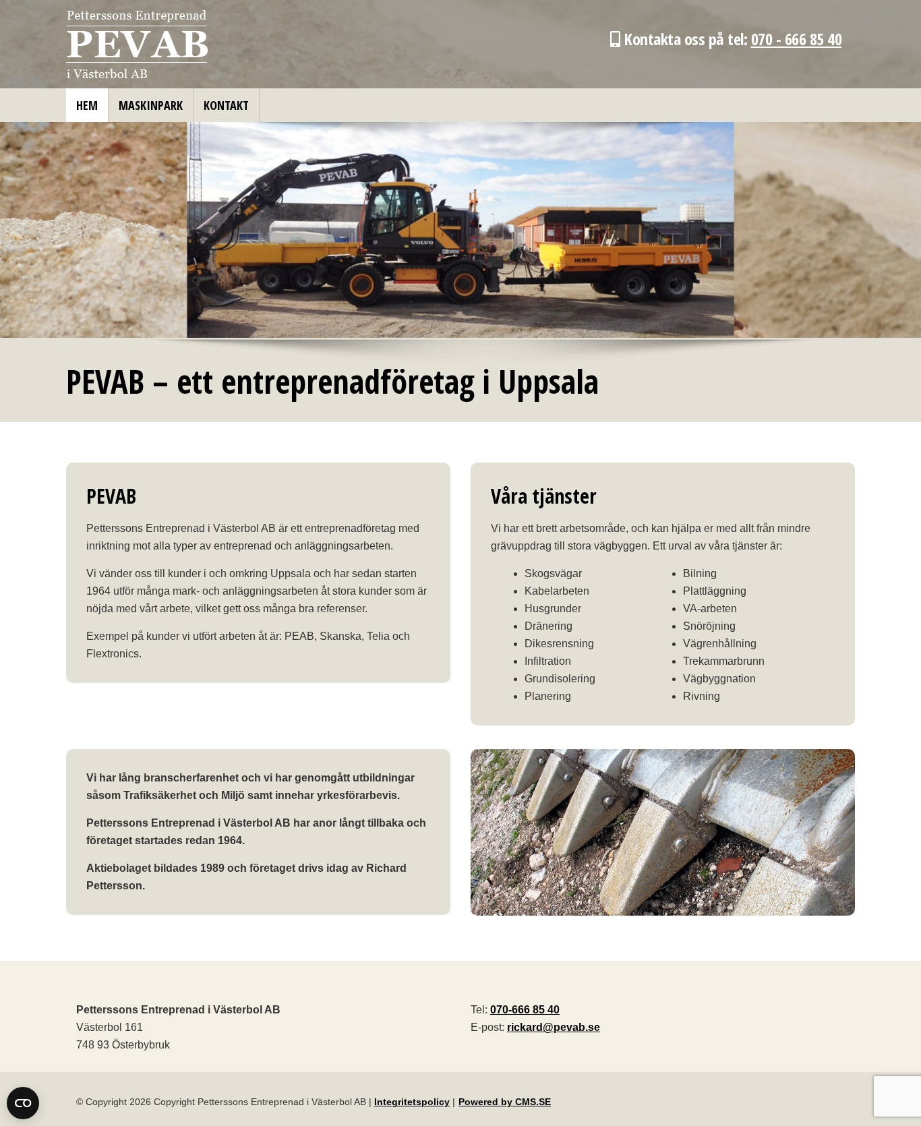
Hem (87, 105)
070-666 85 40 (525, 1009)
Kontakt (226, 105)
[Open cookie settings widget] (23, 1103)
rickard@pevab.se (553, 1027)
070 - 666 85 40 (796, 39)
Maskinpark (151, 105)
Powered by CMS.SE (504, 1101)
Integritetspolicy (412, 1101)
